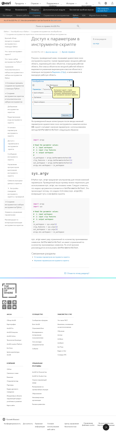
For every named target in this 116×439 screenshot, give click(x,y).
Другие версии (51, 52)
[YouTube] (14, 307)
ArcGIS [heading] (9, 314)
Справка (36, 15)
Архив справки (68, 52)
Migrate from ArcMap (98, 15)
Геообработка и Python (20, 32)
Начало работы (22, 15)
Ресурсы (35, 10)
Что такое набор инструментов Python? (13, 60)
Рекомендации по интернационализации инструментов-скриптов (14, 222)
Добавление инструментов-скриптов (13, 109)
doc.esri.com (56, 20)
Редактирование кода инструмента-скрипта (15, 120)
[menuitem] (15, 320)
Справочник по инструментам (56, 15)
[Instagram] (9, 307)
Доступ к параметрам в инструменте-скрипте (13, 145)
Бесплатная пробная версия (82, 10)
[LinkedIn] (14, 302)
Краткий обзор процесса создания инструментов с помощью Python (12, 42)
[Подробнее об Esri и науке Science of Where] (9, 291)
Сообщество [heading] (37, 314)
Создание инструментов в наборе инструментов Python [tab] (14, 204)
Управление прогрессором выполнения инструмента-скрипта (13, 170)
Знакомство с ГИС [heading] (65, 314)
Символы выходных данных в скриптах (15, 182)
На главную (7, 15)
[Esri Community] (4, 307)
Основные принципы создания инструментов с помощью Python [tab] (14, 86)
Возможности (21, 10)
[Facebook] (4, 302)
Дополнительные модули (54, 10)
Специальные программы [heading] (37, 364)
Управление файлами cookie (88, 424)
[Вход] (112, 3)
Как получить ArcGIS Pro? (103, 10)
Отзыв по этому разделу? (78, 273)
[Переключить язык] (106, 3)
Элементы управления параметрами (13, 213)
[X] (9, 302)
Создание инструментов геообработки (46, 32)
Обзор (8, 10)
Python (75, 15)
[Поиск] (99, 3)
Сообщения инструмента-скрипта (13, 157)
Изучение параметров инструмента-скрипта (51, 261)
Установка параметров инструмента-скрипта (13, 132)
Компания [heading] (11, 363)
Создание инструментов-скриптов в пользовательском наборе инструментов (36, 34)
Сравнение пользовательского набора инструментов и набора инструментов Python (14, 72)
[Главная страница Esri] (6, 3)
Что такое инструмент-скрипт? (13, 53)
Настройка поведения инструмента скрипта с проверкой (16, 192)
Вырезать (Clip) (58, 72)
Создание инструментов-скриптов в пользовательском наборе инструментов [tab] (14, 97)
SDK (84, 15)
